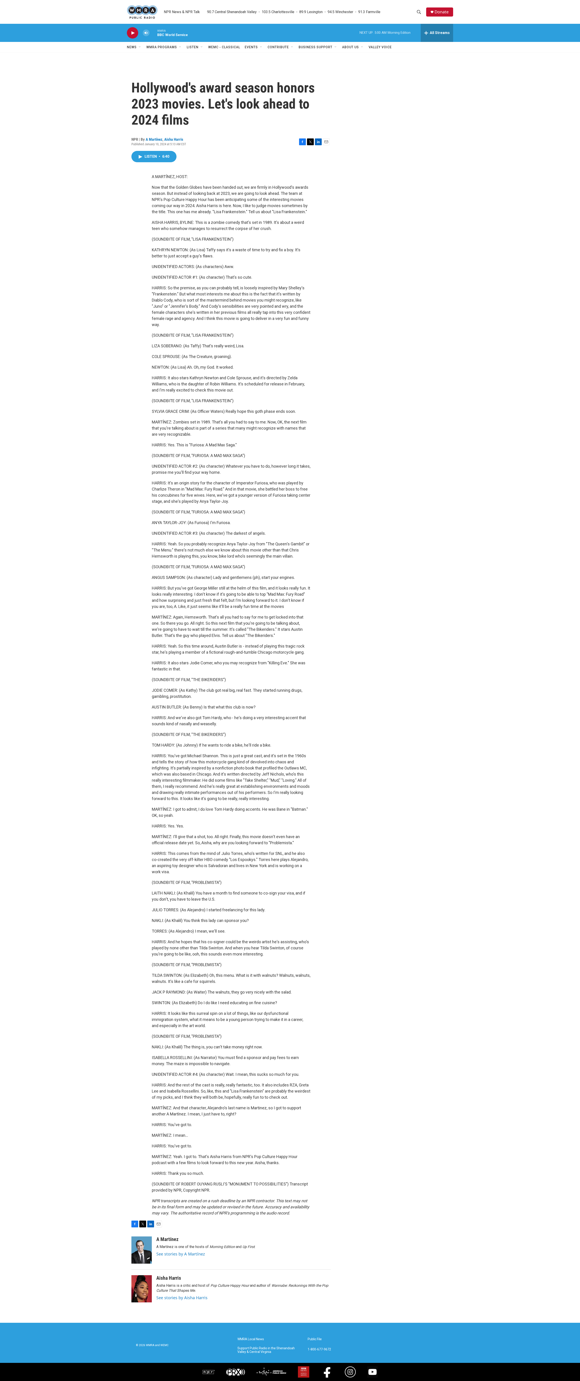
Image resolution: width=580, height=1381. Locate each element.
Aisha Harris (173, 139)
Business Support (315, 47)
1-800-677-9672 (319, 1349)
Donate (442, 12)
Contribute (278, 47)
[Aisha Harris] (141, 1288)
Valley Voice (380, 47)
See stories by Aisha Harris (182, 1297)
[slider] (153, 32)
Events (251, 47)
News (132, 47)
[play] (132, 33)
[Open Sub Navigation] (140, 47)
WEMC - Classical (224, 47)
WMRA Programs (161, 47)
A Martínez (154, 139)
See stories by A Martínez (180, 1254)
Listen (192, 47)
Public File (315, 1339)
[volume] (146, 33)
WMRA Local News (250, 1339)
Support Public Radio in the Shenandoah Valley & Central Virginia (266, 1350)
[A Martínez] (141, 1250)
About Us (350, 47)
